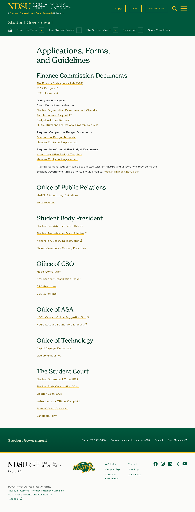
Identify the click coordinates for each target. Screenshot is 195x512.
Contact (159, 440)
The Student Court (98, 30)
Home (10, 30)
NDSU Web (14, 494)
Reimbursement (52, 115)
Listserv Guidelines (49, 355)
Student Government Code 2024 (57, 379)
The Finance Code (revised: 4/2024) (60, 83)
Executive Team (27, 30)
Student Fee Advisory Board (60, 233)
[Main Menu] (183, 8)
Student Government (27, 440)
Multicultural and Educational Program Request (67, 124)
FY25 (46, 93)
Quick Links (134, 474)
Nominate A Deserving (58, 240)
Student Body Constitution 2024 (58, 386)
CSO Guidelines (47, 293)
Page (176, 440)
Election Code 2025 (49, 393)
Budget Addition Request (53, 120)
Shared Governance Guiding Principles (61, 248)
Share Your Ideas (159, 30)
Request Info (156, 8)
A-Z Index (110, 464)
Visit (135, 8)
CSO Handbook (46, 286)
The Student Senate (61, 30)
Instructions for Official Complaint (58, 401)
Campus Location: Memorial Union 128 (130, 440)
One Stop (133, 469)
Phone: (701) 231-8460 (94, 440)
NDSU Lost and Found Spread (60, 324)
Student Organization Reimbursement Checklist (67, 110)
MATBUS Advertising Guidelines (57, 195)
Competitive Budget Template (56, 137)
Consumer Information (112, 476)
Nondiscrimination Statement (47, 490)
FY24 (46, 88)
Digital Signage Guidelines (54, 348)
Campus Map (112, 469)
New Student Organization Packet (59, 278)
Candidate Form (47, 415)
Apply (118, 8)
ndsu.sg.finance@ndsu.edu (121, 171)
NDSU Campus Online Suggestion (61, 317)
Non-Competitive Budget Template (59, 154)
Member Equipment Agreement (57, 142)
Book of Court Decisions (52, 408)
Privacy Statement (18, 490)
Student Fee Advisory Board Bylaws (60, 226)
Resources (129, 30)
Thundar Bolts (46, 202)
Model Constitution (49, 271)
